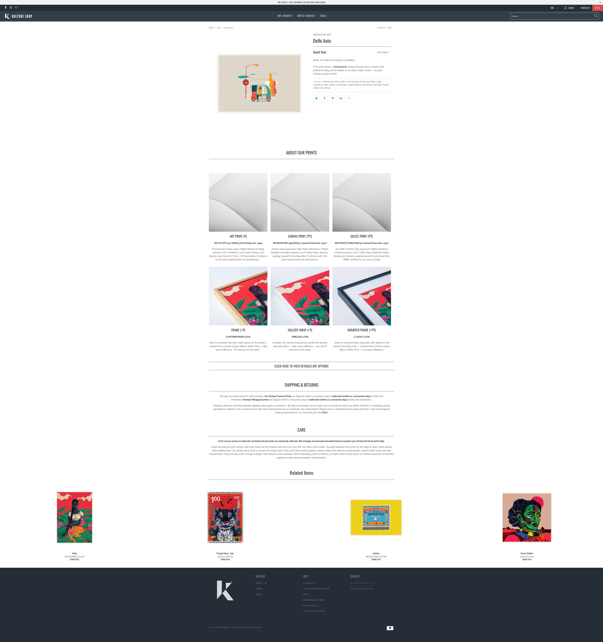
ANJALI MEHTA (225, 556)
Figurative (318, 85)
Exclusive (364, 81)
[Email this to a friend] (349, 98)
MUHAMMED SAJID (75, 556)
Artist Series (328, 81)
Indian (332, 85)
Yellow (327, 88)
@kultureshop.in (290, 412)
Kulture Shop (222, 627)
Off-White (367, 85)
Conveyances (352, 81)
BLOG (324, 16)
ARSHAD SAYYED (322, 34)
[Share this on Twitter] (316, 98)
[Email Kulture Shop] (16, 8)
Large (350, 85)
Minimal (358, 85)
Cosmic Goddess (526, 517)
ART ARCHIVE (285, 16)
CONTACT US (309, 583)
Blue (337, 81)
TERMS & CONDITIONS (314, 611)
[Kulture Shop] (49, 16)
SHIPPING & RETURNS (313, 600)
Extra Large (375, 81)
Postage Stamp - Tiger (225, 517)
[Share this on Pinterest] (332, 98)
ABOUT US (261, 583)
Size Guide (382, 52)
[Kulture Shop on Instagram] (10, 8)
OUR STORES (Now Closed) (316, 589)
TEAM (259, 594)
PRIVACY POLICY (311, 605)
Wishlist (584, 7)
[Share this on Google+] (341, 98)
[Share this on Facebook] (324, 98)
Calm (342, 81)
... (303, 617)
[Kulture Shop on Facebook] (5, 8)
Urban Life (318, 88)
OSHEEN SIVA (527, 556)
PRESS (259, 589)
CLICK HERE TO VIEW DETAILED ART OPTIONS (301, 366)
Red (380, 85)
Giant (326, 85)
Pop (375, 85)
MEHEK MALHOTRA (376, 556)
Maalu (74, 517)
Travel (385, 85)
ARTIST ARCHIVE (306, 16)
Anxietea (376, 517)
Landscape (341, 85)
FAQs (325, 412)
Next (390, 28)
